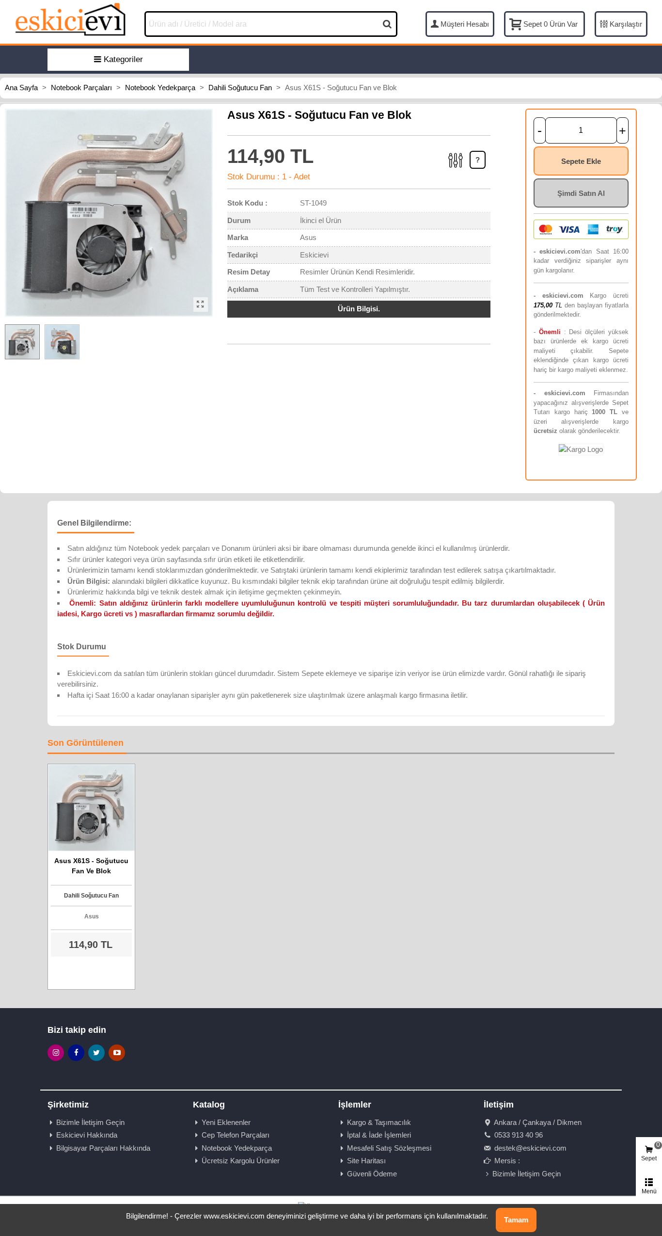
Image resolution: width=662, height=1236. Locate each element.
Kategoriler (123, 59)
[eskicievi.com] (70, 18)
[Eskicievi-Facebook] (76, 1052)
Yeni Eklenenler (226, 1122)
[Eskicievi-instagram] (55, 1052)
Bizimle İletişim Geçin (90, 1122)
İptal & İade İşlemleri (379, 1135)
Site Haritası (366, 1160)
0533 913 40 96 (517, 1135)
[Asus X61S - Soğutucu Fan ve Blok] (200, 304)
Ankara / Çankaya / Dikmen (537, 1122)
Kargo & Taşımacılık (379, 1122)
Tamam (516, 1220)
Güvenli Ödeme (372, 1174)
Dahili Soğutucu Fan (91, 895)
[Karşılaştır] (456, 171)
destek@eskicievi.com (529, 1148)
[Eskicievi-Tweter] (96, 1052)
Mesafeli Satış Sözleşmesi (389, 1148)
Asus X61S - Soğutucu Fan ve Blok (91, 866)
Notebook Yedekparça (237, 1148)
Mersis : (506, 1160)
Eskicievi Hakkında (86, 1135)
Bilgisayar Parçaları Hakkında (103, 1148)
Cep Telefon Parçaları (235, 1135)
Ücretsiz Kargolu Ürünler (241, 1160)
